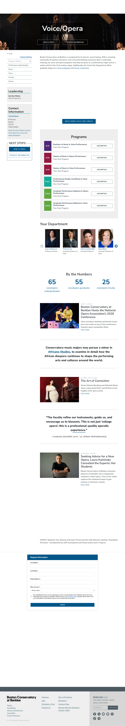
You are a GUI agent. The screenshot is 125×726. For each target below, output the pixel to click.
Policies (9, 705)
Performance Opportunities (18, 65)
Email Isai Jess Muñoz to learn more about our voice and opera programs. (19, 132)
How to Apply (48, 42)
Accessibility (11, 713)
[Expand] (30, 61)
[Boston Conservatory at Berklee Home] (21, 698)
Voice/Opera (26, 57)
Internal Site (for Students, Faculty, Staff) (69, 709)
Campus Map (63, 704)
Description (102, 146)
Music (10, 54)
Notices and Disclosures (15, 711)
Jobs (43, 700)
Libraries (45, 697)
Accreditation (11, 708)
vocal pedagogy (63, 68)
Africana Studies (59, 352)
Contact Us (46, 707)
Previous (42, 246)
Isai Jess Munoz (14, 96)
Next (116, 246)
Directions (62, 700)
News (11, 69)
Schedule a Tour (48, 704)
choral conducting (81, 68)
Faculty (11, 77)
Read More (85, 330)
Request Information (75, 42)
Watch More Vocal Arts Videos (80, 121)
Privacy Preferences (13, 716)
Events (11, 81)
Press (11, 73)
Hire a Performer (65, 697)
